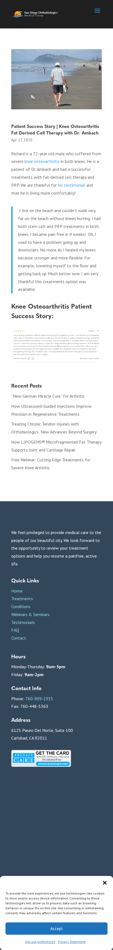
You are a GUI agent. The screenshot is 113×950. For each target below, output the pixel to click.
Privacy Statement (72, 942)
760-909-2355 (39, 698)
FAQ (15, 630)
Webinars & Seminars (30, 614)
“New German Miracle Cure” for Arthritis (47, 396)
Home (16, 591)
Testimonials (23, 622)
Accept (56, 928)
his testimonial (71, 185)
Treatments (22, 598)
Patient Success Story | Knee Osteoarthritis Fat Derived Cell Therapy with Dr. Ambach (55, 129)
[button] (105, 883)
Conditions (20, 606)
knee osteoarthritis (42, 161)
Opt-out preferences (40, 942)
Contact (18, 638)
